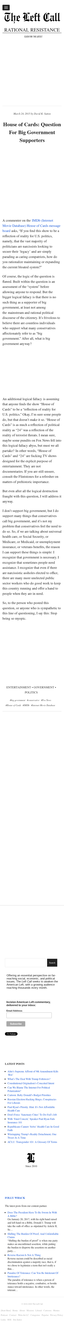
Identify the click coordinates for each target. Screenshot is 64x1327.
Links (3, 1319)
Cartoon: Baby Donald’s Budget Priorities (29, 1095)
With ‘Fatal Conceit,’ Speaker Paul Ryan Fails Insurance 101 (31, 1120)
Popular (45, 1315)
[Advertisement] (32, 181)
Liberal (38, 1310)
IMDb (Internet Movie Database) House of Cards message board (31, 225)
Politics (31, 692)
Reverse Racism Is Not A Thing (24, 1255)
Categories (35, 1315)
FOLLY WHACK (15, 1198)
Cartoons (47, 1310)
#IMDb (26, 705)
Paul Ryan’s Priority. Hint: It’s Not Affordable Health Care (31, 1108)
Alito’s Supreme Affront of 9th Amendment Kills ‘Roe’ (33, 1073)
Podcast (4, 1315)
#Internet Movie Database (43, 705)
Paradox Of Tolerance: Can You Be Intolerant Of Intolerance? (33, 1274)
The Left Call (37, 1304)
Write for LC (23, 1315)
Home (15, 1310)
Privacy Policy (56, 1315)
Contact (12, 1315)
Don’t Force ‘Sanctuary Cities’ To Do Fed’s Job (32, 1114)
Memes (56, 1310)
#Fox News (46, 700)
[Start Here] (6, 1310)
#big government (17, 700)
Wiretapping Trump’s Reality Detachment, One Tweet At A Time (32, 1135)
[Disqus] (32, 767)
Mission (30, 1310)
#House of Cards (13, 705)
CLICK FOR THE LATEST (33, 36)
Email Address (14, 1010)
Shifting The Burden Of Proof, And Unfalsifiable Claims (33, 1235)
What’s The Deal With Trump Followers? (29, 1079)
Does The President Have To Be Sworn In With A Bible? (32, 1214)
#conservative (33, 700)
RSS (9, 1319)
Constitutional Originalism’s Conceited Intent (31, 1083)
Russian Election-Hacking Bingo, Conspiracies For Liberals (32, 1101)
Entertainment (18, 687)
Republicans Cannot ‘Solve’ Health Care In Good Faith (33, 1128)
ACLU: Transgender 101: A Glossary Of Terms (32, 1142)
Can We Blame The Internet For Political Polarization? (29, 1089)
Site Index (17, 1319)
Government (44, 687)
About (22, 1310)
